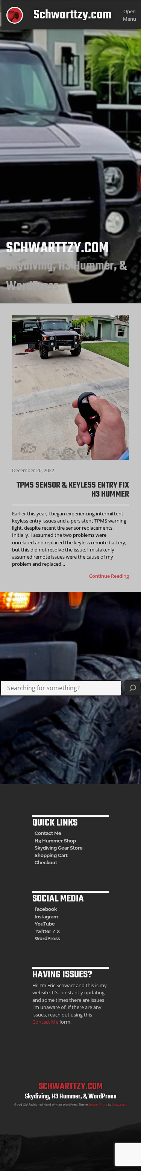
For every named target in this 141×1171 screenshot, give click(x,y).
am (54, 917)
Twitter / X (47, 931)
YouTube (45, 924)
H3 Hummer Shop (55, 841)
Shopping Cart (51, 855)
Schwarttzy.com (72, 15)
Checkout (46, 862)
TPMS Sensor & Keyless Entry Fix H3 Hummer (73, 490)
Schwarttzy (119, 1104)
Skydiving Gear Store (59, 848)
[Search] (133, 688)
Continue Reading (109, 576)
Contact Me (48, 833)
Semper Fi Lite (97, 1104)
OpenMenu (129, 15)
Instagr (43, 917)
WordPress (47, 938)
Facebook (46, 909)
